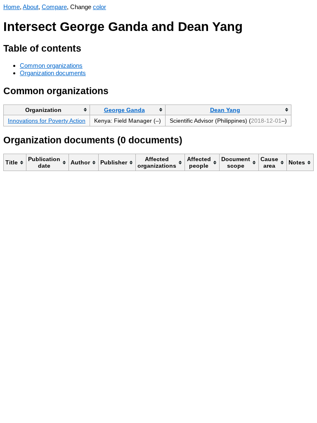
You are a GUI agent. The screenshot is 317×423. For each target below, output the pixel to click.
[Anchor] (87, 47)
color (99, 6)
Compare (54, 6)
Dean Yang (225, 110)
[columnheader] (47, 110)
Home (11, 6)
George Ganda (124, 110)
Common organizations (51, 65)
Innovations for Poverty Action (46, 120)
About (30, 6)
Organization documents (53, 72)
